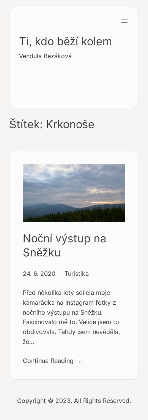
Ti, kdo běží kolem (65, 41)
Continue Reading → (52, 360)
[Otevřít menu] (124, 21)
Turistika (77, 273)
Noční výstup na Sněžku (64, 245)
